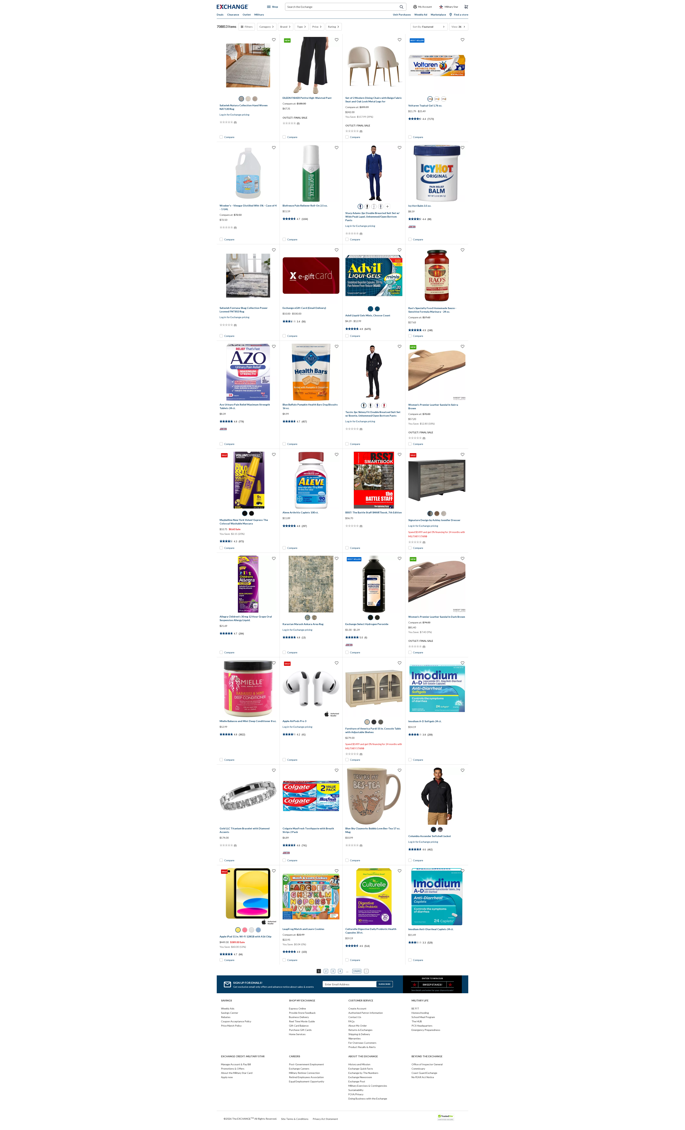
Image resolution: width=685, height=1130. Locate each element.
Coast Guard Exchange (424, 1072)
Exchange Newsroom (360, 1077)
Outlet (247, 14)
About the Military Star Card (236, 1072)
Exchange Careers (299, 1068)
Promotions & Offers (232, 1068)
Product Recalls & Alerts (362, 1047)
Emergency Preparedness (426, 1029)
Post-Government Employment (306, 1064)
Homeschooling (420, 1012)
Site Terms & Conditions (294, 1118)
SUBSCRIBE (384, 984)
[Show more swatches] (387, 206)
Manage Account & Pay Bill (236, 1064)
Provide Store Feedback (302, 1012)
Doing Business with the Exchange (367, 1098)
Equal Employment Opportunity (306, 1081)
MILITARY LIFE (420, 1000)
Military (259, 14)
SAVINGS (226, 1000)
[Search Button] (401, 7)
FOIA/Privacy (355, 1094)
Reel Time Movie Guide (302, 1021)
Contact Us (354, 1017)
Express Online (297, 1008)
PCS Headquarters (422, 1025)
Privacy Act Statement (325, 1118)
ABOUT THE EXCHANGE (363, 1056)
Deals (220, 14)
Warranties (354, 1038)
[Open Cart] (466, 7)
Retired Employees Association (306, 1077)
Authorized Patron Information (365, 1012)
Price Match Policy (231, 1025)
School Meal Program (423, 1017)
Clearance (233, 14)
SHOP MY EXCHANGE (302, 1000)
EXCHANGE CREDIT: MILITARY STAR (243, 1056)
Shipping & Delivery (359, 1034)
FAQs (351, 1021)
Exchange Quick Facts (360, 1068)
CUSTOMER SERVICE (360, 1000)
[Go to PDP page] (248, 65)
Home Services (297, 1034)
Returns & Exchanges (360, 1029)
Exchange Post (356, 1081)
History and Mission (359, 1064)
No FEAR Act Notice (423, 1077)
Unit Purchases (402, 14)
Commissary (418, 1068)
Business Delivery (299, 1017)
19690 (356, 971)
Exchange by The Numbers (363, 1072)
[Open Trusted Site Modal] (445, 1117)
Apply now (227, 1077)
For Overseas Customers (362, 1042)
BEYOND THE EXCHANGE (427, 1056)
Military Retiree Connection (304, 1072)
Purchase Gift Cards (300, 1029)
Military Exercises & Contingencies (367, 1085)
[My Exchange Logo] (239, 7)
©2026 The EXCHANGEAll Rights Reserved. (250, 1118)
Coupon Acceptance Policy (236, 1021)
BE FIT (415, 1008)
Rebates (225, 1017)
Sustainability (355, 1089)
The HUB (417, 1021)
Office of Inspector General (427, 1064)
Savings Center (229, 1012)
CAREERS (294, 1056)
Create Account (357, 1008)
